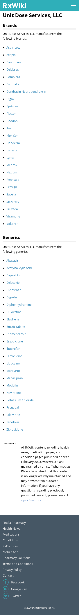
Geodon (12, 121)
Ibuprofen (13, 349)
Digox (10, 99)
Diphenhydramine (19, 305)
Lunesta (11, 150)
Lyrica (10, 158)
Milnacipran (14, 378)
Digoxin (11, 297)
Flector (11, 114)
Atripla (11, 55)
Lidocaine (13, 363)
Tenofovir (12, 422)
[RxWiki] (14, 5)
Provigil (11, 187)
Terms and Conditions (18, 564)
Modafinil (12, 385)
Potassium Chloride (20, 400)
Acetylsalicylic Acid (19, 268)
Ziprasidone (14, 429)
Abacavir (12, 261)
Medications (11, 534)
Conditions (10, 540)
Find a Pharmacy (14, 523)
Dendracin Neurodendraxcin (26, 92)
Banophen (13, 62)
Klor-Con (12, 136)
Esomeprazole (16, 334)
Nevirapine (13, 393)
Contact (8, 576)
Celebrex (12, 70)
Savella (11, 194)
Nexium (11, 172)
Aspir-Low (13, 48)
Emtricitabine (15, 327)
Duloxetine (13, 312)
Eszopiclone (14, 341)
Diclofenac (13, 290)
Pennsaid (12, 180)
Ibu (8, 128)
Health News (11, 529)
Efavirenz (12, 319)
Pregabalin (13, 407)
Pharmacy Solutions (16, 558)
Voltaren (12, 224)
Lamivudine (14, 356)
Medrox (11, 165)
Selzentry (12, 202)
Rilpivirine (13, 415)
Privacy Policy (12, 570)
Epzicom (12, 106)
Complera (13, 77)
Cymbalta (12, 84)
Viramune (13, 216)
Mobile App (10, 552)
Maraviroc (13, 371)
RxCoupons (11, 546)
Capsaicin (13, 275)
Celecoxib (13, 283)
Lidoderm (13, 143)
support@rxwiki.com (31, 500)
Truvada (12, 209)
